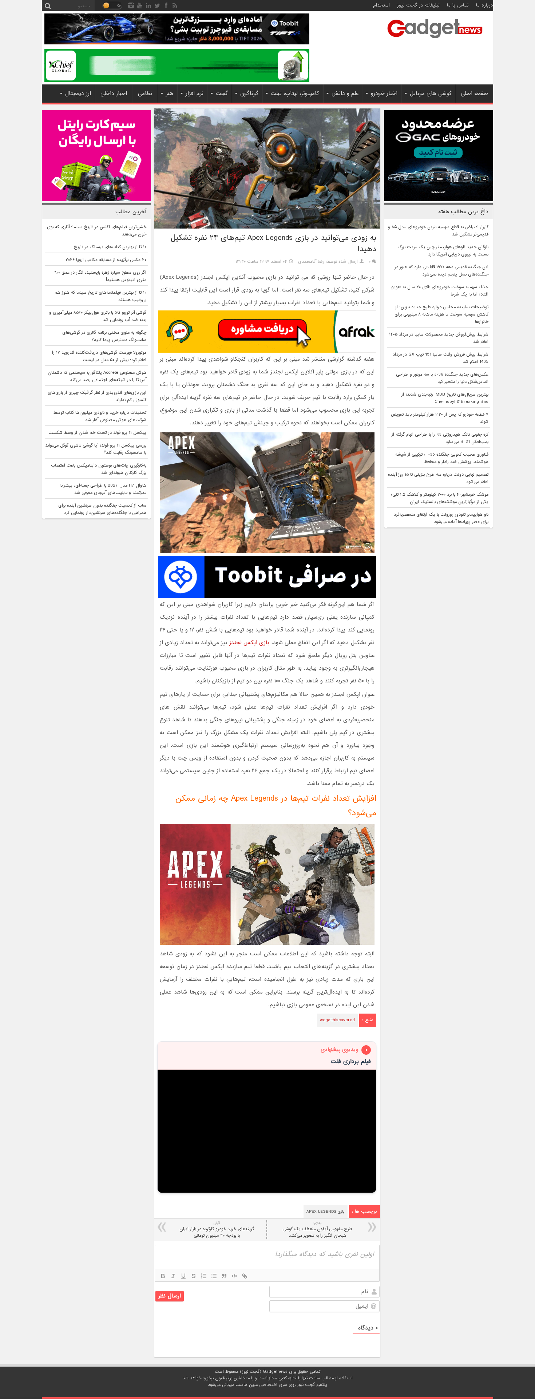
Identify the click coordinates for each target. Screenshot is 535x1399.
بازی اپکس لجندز (249, 642)
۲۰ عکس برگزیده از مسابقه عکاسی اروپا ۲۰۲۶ (106, 260)
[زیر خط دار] (183, 1276)
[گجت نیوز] (435, 40)
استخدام (381, 5)
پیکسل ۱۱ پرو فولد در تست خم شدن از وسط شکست (97, 432)
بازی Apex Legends (325, 1211)
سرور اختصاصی (273, 1385)
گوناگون (249, 93)
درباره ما (484, 5)
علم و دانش (345, 93)
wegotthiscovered (337, 1020)
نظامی (145, 93)
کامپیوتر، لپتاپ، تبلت (295, 93)
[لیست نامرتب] (214, 1276)
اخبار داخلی (113, 93)
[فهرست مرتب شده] (204, 1276)
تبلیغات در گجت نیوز (418, 5)
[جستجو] (47, 5)
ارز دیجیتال (78, 93)
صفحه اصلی (474, 93)
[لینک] (244, 1276)
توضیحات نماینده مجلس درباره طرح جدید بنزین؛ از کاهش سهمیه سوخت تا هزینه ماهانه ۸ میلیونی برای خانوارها (441, 314)
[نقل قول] (224, 1276)
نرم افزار (194, 93)
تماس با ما (458, 5)
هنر (169, 93)
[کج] (173, 1276)
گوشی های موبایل (431, 93)
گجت (222, 93)
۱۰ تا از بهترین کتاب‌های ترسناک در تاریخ (110, 247)
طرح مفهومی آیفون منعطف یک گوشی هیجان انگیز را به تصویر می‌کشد (317, 1229)
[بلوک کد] (234, 1276)
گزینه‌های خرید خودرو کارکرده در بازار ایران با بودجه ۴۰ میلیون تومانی (216, 1229)
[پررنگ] (163, 1276)
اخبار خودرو (384, 93)
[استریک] (194, 1276)
